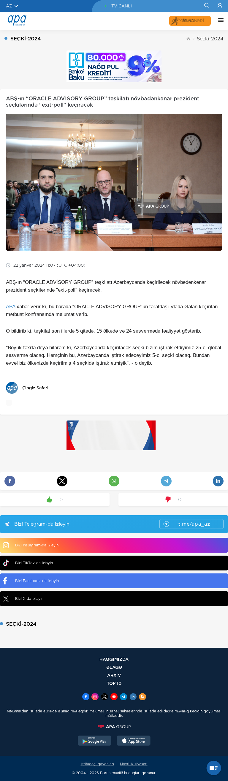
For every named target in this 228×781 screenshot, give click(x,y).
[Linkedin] (133, 697)
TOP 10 (114, 683)
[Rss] (142, 697)
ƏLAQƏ (114, 667)
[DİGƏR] (219, 21)
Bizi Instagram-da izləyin (36, 545)
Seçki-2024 (210, 39)
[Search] (206, 6)
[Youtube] (114, 697)
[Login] (220, 6)
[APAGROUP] (114, 726)
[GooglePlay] (95, 741)
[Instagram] (95, 697)
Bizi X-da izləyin (29, 598)
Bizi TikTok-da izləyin (34, 563)
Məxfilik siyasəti (134, 764)
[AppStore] (134, 741)
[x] (104, 697)
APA (10, 306)
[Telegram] (123, 697)
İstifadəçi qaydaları (97, 764)
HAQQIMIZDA (114, 659)
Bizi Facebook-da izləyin (37, 580)
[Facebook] (85, 697)
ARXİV (114, 675)
